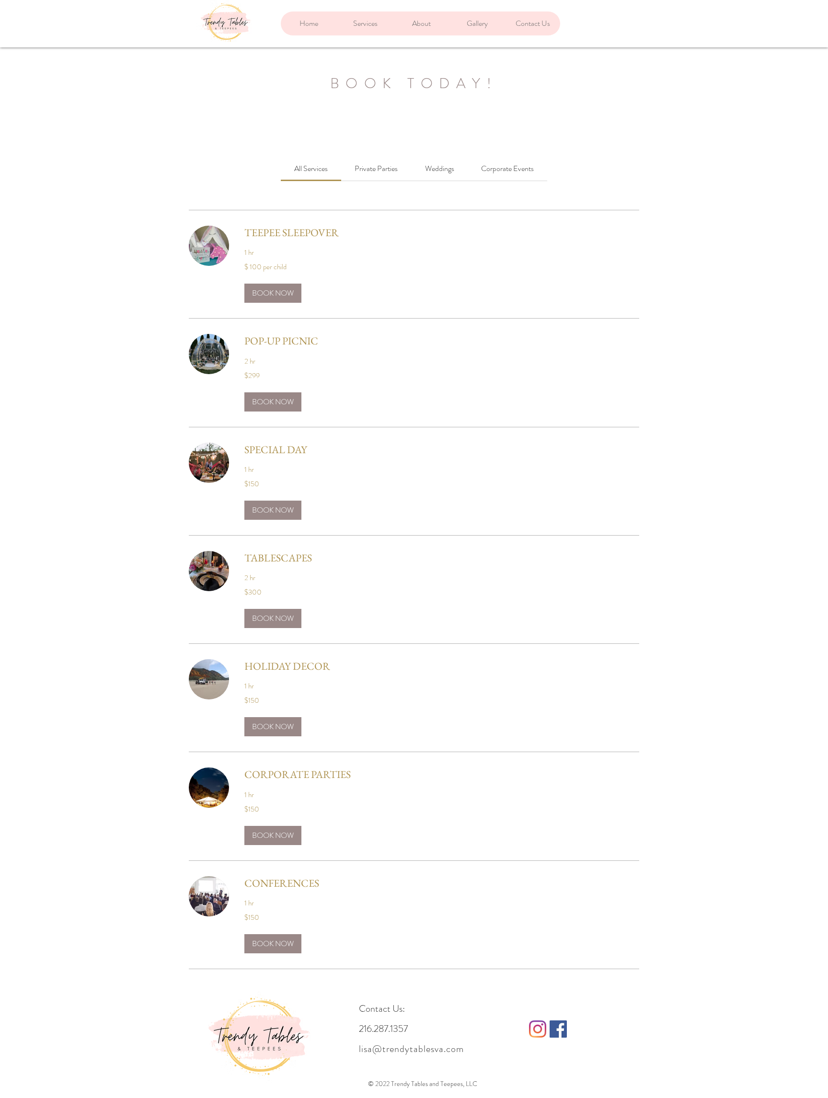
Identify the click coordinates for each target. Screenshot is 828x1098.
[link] (311, 168)
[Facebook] (558, 1029)
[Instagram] (537, 1029)
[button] (272, 293)
